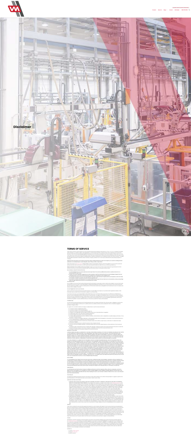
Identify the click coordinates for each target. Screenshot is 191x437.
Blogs (165, 10)
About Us (160, 10)
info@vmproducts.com (116, 382)
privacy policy (79, 263)
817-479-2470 (74, 432)
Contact (171, 10)
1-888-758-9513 (184, 10)
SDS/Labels (177, 10)
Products (154, 10)
